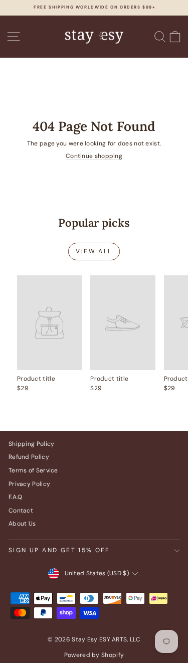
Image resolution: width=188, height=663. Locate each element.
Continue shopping (94, 156)
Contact (21, 511)
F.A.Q (16, 497)
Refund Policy (29, 457)
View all (94, 251)
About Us (22, 524)
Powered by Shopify (94, 655)
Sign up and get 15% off (59, 550)
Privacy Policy (29, 484)
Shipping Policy (32, 444)
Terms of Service (33, 470)
